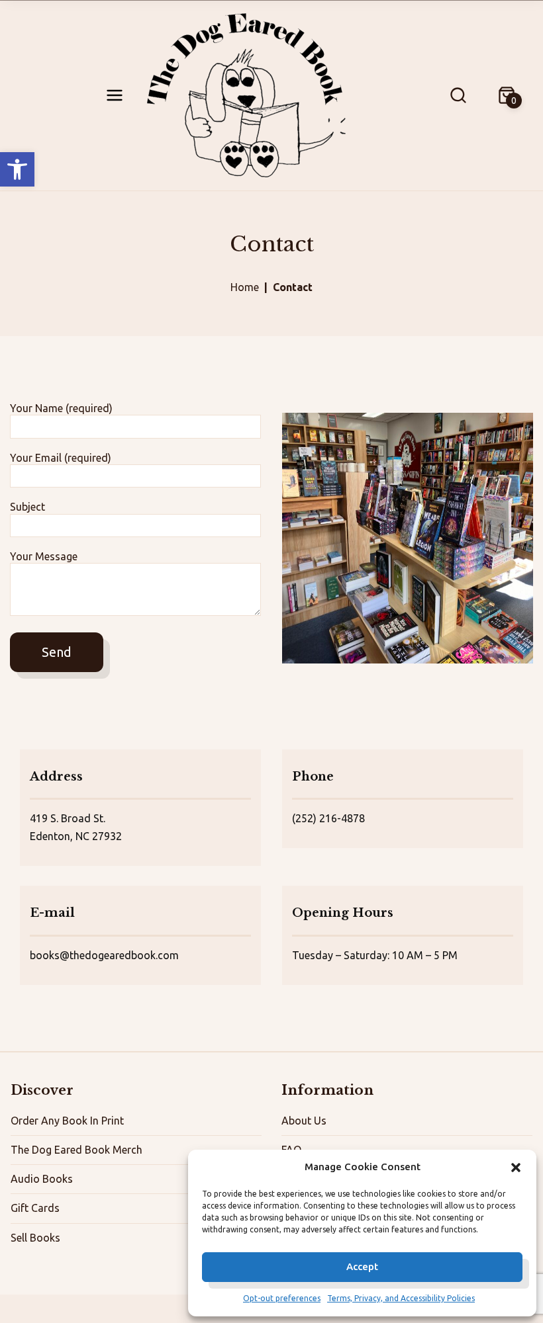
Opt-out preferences (282, 1298)
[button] (17, 169)
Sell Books (35, 1238)
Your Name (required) (61, 408)
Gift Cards (35, 1208)
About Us (303, 1121)
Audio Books (42, 1179)
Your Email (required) (60, 458)
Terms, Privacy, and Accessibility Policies (401, 1298)
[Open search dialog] (458, 95)
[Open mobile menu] (114, 95)
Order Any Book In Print (67, 1121)
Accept (362, 1266)
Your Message (43, 556)
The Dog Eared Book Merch (76, 1150)
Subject (27, 507)
